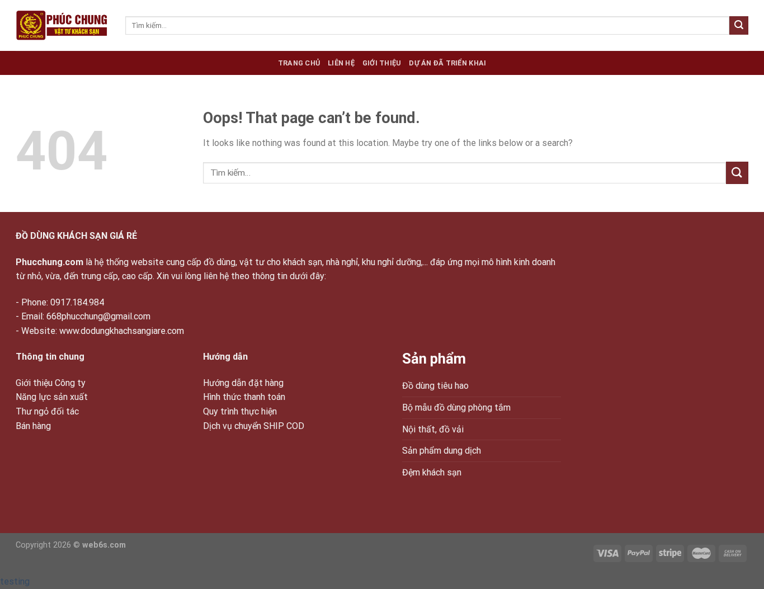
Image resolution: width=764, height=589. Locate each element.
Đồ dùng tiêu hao (435, 385)
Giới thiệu (382, 63)
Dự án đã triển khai (447, 63)
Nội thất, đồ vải (433, 429)
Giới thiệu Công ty (51, 383)
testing (15, 581)
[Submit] (738, 25)
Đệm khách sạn (431, 472)
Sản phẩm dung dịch (441, 450)
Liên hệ (341, 63)
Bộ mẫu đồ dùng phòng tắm (456, 407)
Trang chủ (299, 63)
